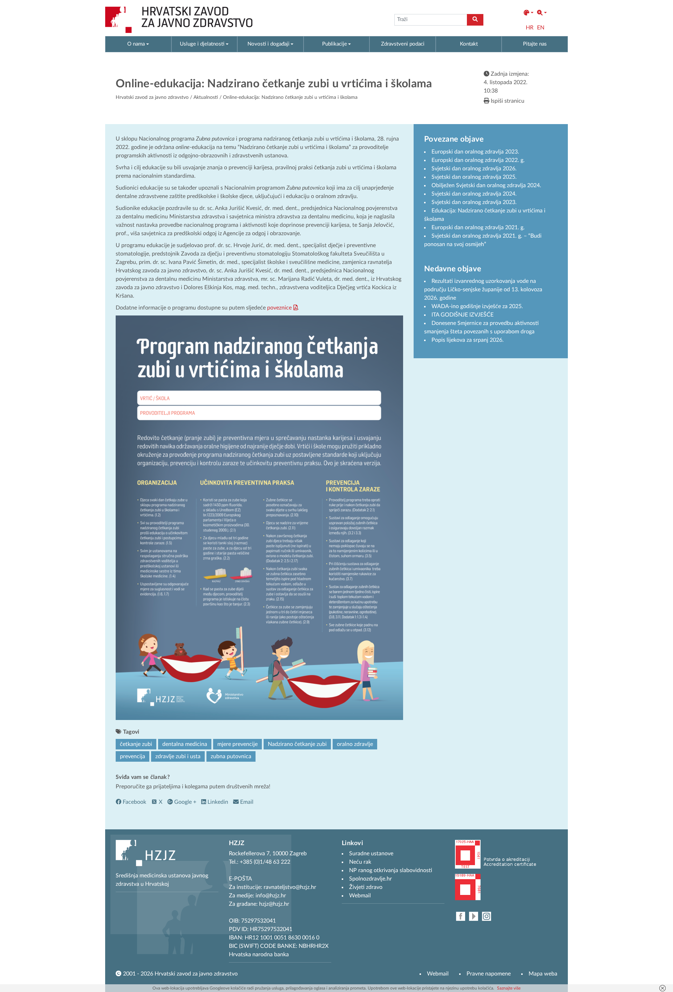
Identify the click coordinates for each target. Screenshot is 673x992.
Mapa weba (543, 974)
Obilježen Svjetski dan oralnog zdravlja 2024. (486, 185)
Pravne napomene (489, 974)
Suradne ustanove (371, 853)
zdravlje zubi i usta (177, 756)
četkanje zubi (136, 744)
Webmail (438, 974)
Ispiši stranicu (506, 101)
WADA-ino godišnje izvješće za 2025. (477, 306)
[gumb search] (475, 20)
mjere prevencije (237, 744)
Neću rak (360, 862)
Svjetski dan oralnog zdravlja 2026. (474, 168)
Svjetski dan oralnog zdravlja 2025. (474, 177)
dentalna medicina (184, 744)
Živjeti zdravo (365, 887)
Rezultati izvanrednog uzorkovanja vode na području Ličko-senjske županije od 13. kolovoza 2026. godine (483, 289)
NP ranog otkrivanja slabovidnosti (390, 870)
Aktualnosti (205, 97)
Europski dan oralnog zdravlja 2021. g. (478, 227)
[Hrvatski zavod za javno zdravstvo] (178, 20)
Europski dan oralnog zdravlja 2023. (475, 152)
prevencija (132, 756)
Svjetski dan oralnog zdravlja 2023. (474, 202)
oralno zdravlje (355, 744)
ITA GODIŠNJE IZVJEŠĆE (462, 315)
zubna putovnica (231, 756)
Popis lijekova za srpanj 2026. (467, 340)
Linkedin (217, 802)
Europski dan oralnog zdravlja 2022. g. (478, 160)
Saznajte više (509, 988)
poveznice (279, 308)
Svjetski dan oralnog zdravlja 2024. (474, 194)
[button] (528, 13)
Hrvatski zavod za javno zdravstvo (152, 97)
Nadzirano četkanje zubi (297, 744)
